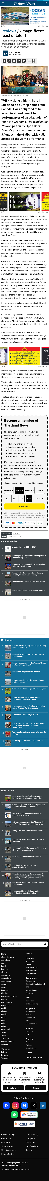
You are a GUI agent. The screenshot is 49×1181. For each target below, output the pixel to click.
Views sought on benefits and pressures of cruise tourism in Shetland (28, 806)
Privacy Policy (7, 1154)
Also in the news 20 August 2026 (25, 715)
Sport (3, 1035)
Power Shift (5, 1029)
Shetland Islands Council (35, 984)
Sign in (36, 1088)
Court (3, 987)
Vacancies (30, 1001)
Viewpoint (5, 1058)
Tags (28, 1042)
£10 (28, 498)
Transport (5, 1038)
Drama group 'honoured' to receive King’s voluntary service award (29, 565)
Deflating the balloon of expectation (27, 740)
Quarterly (29, 490)
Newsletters (31, 1048)
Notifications (32, 1146)
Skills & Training (32, 1004)
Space (3, 1032)
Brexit (3, 966)
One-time (8, 490)
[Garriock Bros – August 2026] (24, 356)
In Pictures (30, 961)
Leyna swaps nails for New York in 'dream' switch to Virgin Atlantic (29, 664)
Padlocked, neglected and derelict (26, 671)
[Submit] (45, 944)
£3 (7, 498)
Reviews (8, 31)
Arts (3, 963)
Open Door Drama (14, 536)
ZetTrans (29, 993)
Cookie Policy (32, 1134)
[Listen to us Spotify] (14, 1114)
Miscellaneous (31, 1023)
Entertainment (6, 1002)
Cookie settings (8, 1134)
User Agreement (8, 1150)
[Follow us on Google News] (29, 1114)
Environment (6, 1005)
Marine (4, 1017)
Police (3, 1023)
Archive (29, 1039)
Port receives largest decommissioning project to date (28, 681)
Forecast (29, 1031)
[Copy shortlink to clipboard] (24, 61)
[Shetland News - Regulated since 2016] (24, 1124)
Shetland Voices (32, 967)
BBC (27, 987)
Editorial (29, 953)
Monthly (19, 490)
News (3, 953)
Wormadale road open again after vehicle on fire (29, 733)
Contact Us (6, 1138)
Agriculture (5, 960)
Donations (30, 1142)
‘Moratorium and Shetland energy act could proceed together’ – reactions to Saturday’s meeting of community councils (28, 877)
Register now (13, 1088)
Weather (4, 1044)
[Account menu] (46, 3)
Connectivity (6, 978)
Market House (31, 990)
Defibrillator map (34, 1057)
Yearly (40, 490)
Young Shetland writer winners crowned (28, 830)
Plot (27, 1020)
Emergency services (9, 996)
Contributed (14, 52)
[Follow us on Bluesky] (24, 1105)
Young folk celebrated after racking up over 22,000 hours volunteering (27, 574)
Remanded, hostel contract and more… (28, 590)
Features (30, 958)
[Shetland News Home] (24, 5)
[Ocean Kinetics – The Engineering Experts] (24, 16)
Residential (30, 1011)
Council (4, 984)
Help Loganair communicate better (26, 856)
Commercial (31, 978)
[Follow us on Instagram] (15, 1105)
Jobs (28, 997)
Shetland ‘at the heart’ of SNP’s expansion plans (25, 866)
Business (4, 969)
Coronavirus (6, 981)
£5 (14, 498)
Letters (4, 1052)
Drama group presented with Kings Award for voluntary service (29, 556)
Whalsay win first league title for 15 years (29, 689)
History (4, 1011)
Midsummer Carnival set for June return (28, 581)
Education (5, 990)
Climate (4, 972)
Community (5, 975)
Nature (4, 1020)
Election (4, 993)
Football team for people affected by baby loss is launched (27, 814)
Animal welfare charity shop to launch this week (28, 840)
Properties (31, 1008)
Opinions (5, 1049)
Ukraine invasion (7, 1041)
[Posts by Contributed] (5, 53)
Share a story (7, 1146)
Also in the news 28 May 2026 (24, 547)
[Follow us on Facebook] (6, 1105)
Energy (4, 999)
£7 (21, 498)
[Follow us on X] (33, 1105)
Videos (29, 1052)
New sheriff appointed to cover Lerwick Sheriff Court (28, 655)
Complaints (31, 1138)
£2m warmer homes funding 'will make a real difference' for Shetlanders (28, 707)
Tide (27, 1034)
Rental (28, 1014)
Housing (4, 1014)
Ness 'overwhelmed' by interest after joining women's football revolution (27, 797)
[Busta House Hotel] (24, 201)
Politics (4, 1026)
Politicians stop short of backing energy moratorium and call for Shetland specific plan (28, 725)
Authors (29, 1045)
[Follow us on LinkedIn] (43, 1105)
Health (3, 1008)
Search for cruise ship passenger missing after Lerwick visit (29, 646)
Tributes (29, 964)
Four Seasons (31, 973)
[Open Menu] (3, 3)
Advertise (5, 1142)
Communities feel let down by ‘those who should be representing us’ (29, 849)
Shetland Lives (31, 970)
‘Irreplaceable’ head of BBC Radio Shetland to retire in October (25, 698)
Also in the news (7, 957)
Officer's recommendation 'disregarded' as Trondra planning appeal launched (28, 823)
